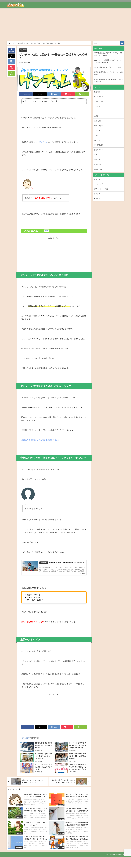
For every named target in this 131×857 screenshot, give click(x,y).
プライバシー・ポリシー (102, 189)
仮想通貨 (97, 92)
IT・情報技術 (98, 145)
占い (95, 111)
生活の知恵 (23, 50)
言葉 (95, 154)
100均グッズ (98, 169)
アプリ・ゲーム (99, 101)
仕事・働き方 (98, 125)
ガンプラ (97, 130)
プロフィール (98, 193)
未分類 (96, 116)
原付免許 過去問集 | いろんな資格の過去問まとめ (40, 440)
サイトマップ (98, 184)
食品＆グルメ (98, 150)
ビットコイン (98, 96)
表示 (46, 230)
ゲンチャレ (43, 142)
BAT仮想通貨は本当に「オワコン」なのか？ (108, 67)
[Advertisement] (65, 23)
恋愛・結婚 (97, 121)
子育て (96, 135)
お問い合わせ (98, 179)
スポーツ (97, 106)
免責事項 (97, 198)
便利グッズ (97, 159)
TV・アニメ (98, 140)
